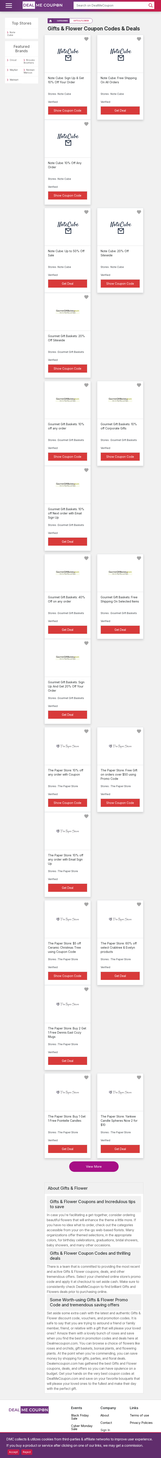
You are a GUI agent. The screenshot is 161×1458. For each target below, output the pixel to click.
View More (94, 1166)
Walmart (14, 79)
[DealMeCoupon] (28, 1412)
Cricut (13, 60)
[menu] (9, 5)
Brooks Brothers (29, 61)
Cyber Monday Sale (81, 1427)
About (104, 1415)
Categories (62, 21)
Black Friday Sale (80, 1416)
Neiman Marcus (29, 71)
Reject (27, 1452)
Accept (13, 1452)
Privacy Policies (141, 1423)
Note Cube (11, 34)
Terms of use (139, 1415)
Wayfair (14, 69)
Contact (106, 1423)
